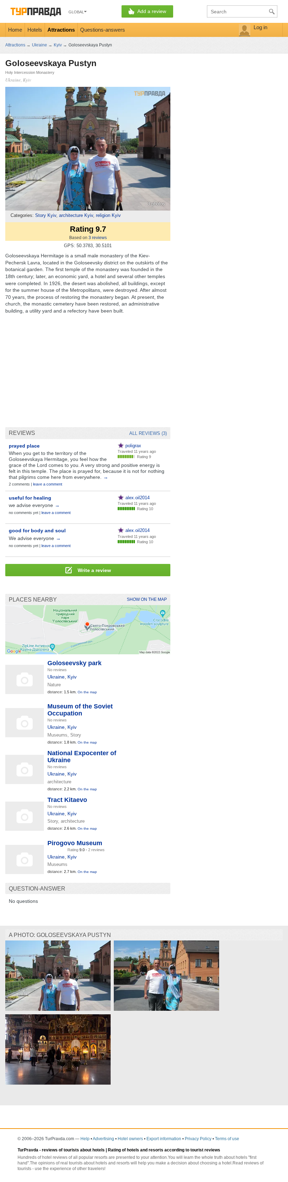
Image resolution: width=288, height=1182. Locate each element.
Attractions (61, 30)
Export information (163, 1138)
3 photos (156, 203)
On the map (87, 692)
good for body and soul (37, 530)
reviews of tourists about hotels (73, 1150)
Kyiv (72, 677)
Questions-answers (102, 30)
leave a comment (47, 484)
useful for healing (30, 498)
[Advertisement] (87, 371)
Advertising (103, 1138)
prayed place (24, 446)
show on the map (147, 599)
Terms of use (227, 1138)
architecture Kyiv (76, 215)
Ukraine (56, 677)
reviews (98, 237)
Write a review (93, 570)
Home (15, 30)
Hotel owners (130, 1138)
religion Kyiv (108, 215)
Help (85, 1138)
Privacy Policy (198, 1138)
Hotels (34, 30)
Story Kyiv (45, 215)
